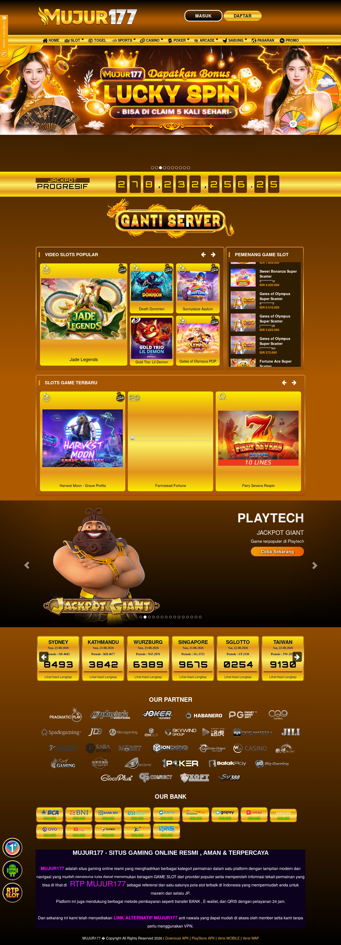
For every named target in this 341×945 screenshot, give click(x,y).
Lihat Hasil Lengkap (58, 677)
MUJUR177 (53, 868)
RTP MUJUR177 (97, 883)
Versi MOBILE (229, 938)
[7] (176, 167)
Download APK (177, 938)
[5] (168, 167)
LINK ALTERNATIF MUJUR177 (145, 917)
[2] (156, 167)
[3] (160, 167)
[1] (152, 167)
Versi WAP (251, 938)
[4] (164, 167)
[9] (184, 167)
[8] (180, 167)
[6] (172, 167)
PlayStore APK (203, 938)
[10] (188, 167)
